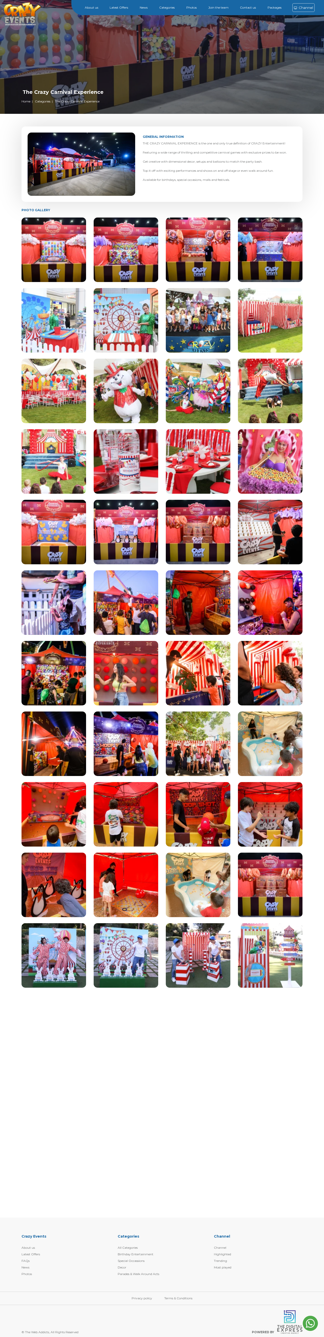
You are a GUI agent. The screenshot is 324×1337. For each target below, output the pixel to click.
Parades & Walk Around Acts (138, 1274)
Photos (191, 7)
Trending (220, 1261)
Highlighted (222, 1254)
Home (26, 101)
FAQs (26, 1261)
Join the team (218, 7)
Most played (222, 1267)
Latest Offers (119, 7)
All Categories (128, 1247)
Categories (167, 7)
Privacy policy (142, 1298)
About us (91, 7)
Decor (122, 1267)
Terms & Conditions (178, 1298)
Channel (305, 8)
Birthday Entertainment (135, 1254)
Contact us (248, 7)
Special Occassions (131, 1261)
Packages (274, 7)
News (144, 7)
